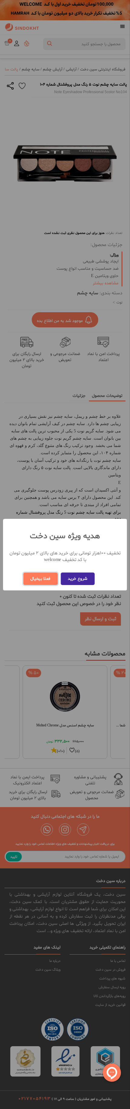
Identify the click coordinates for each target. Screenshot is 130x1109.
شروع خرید (77, 579)
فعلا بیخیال (40, 579)
